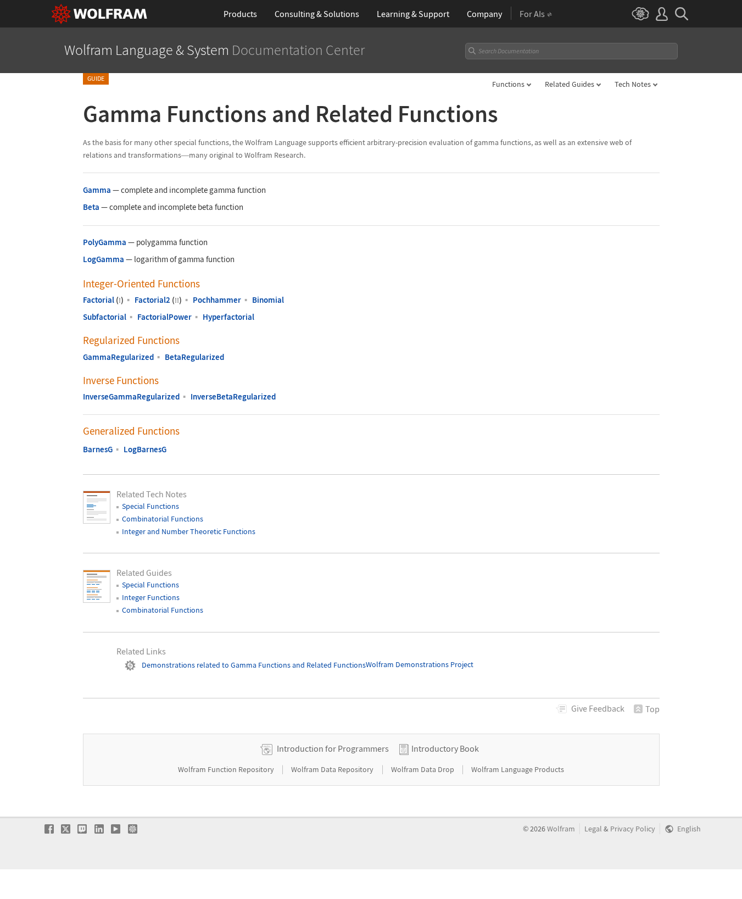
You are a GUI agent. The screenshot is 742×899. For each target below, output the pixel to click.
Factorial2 (152, 300)
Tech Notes (633, 84)
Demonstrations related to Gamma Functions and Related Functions (254, 665)
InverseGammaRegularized (131, 396)
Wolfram (561, 829)
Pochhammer (217, 300)
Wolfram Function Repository (227, 769)
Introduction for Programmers (332, 748)
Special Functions (150, 506)
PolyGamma (104, 242)
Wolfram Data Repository (333, 769)
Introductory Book (445, 748)
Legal (593, 829)
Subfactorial (104, 317)
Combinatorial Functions (162, 519)
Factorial (98, 300)
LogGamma (103, 259)
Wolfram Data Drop (423, 769)
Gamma (97, 190)
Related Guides (569, 84)
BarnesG (98, 449)
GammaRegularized (118, 357)
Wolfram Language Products (517, 769)
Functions (508, 84)
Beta (91, 207)
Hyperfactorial (228, 317)
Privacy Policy (632, 829)
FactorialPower (164, 317)
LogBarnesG (145, 449)
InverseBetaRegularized (233, 396)
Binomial (268, 300)
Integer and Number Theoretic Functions (188, 531)
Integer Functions (151, 597)
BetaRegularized (194, 357)
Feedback (597, 708)
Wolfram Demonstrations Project (419, 665)
